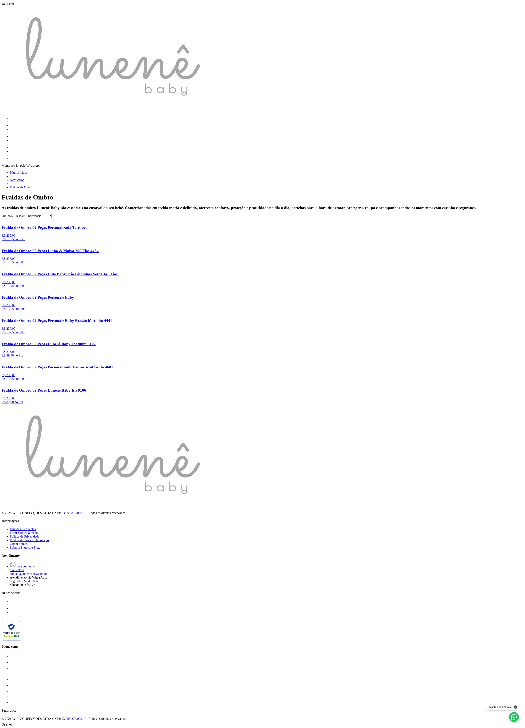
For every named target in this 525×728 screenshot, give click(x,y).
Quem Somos (18, 544)
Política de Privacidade (24, 536)
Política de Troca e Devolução (29, 540)
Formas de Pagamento (24, 532)
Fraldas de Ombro (21, 187)
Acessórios (17, 180)
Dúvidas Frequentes (23, 529)
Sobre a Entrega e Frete (25, 547)
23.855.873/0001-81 (75, 513)
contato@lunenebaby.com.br (28, 573)
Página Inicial (18, 172)
